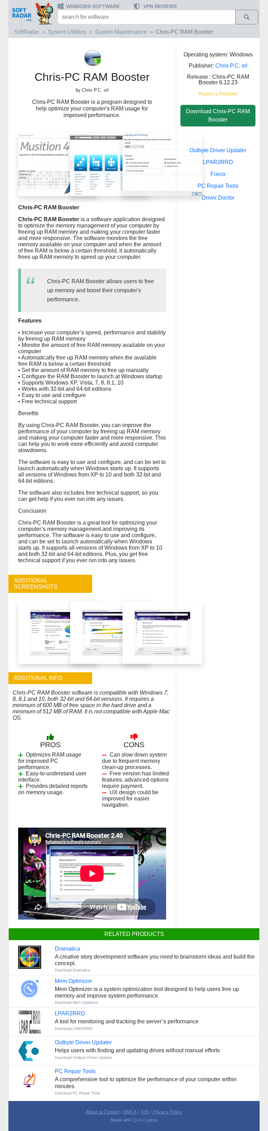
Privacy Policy (167, 1112)
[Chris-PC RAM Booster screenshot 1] (162, 165)
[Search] (246, 17)
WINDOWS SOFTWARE (93, 6)
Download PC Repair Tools (77, 1093)
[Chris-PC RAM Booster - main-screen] (58, 632)
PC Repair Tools (218, 186)
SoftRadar (26, 32)
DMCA (130, 1112)
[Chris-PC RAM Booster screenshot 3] (58, 165)
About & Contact (102, 1112)
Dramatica (67, 949)
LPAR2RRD (218, 162)
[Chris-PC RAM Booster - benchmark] (162, 632)
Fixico (217, 174)
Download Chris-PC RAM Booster (218, 115)
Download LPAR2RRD (73, 1029)
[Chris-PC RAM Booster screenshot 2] (110, 165)
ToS (145, 1112)
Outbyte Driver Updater (217, 150)
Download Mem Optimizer (76, 1002)
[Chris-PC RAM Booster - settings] (110, 632)
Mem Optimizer (73, 981)
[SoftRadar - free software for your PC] (32, 13)
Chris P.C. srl (231, 66)
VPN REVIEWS (160, 6)
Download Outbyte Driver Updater (83, 1057)
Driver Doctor (218, 198)
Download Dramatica (72, 970)
